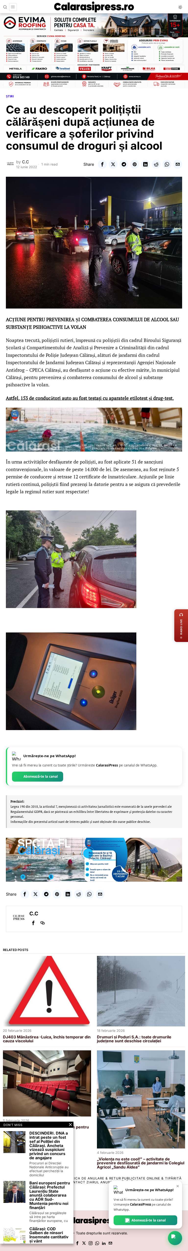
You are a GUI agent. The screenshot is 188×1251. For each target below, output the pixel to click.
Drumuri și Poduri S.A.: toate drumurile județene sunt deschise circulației (134, 1039)
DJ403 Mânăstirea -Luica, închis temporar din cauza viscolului (47, 1039)
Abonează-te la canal (41, 776)
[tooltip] (102, 164)
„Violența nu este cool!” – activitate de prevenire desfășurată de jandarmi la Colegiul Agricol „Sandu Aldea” (140, 1163)
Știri (10, 96)
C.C (25, 161)
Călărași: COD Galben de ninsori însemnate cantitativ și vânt (49, 1235)
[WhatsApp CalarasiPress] (175, 1238)
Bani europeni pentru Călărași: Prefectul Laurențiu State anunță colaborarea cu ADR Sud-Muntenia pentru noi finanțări (49, 1195)
